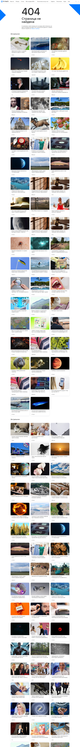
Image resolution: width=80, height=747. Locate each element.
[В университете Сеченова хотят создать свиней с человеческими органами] (60, 592)
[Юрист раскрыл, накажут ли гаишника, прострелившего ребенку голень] (60, 186)
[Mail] (2, 1)
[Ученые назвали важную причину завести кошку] (20, 532)
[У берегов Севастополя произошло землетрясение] (20, 186)
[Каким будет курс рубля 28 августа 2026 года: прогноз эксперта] (40, 386)
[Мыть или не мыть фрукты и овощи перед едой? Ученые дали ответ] (60, 266)
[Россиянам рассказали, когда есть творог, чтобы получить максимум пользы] (40, 66)
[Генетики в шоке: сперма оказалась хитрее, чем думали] (60, 486)
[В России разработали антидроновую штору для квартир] (60, 532)
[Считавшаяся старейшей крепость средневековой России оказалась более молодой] (60, 246)
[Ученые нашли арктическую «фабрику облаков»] (60, 426)
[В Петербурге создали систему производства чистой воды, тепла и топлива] (60, 346)
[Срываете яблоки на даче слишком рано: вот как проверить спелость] (60, 126)
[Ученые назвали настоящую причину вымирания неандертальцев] (40, 366)
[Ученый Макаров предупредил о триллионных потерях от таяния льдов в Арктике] (40, 266)
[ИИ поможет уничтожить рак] (40, 506)
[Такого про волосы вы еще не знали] (40, 552)
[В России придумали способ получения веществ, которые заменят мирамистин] (20, 506)
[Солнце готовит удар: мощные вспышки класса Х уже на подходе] (20, 612)
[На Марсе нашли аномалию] (60, 366)
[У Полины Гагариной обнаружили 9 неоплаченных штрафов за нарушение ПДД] (20, 86)
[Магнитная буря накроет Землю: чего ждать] (60, 552)
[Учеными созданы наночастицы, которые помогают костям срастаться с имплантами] (60, 286)
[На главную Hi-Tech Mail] (5, 1)
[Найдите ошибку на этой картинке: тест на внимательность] (20, 286)
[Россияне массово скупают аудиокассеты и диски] (20, 712)
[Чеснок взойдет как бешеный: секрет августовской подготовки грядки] (40, 572)
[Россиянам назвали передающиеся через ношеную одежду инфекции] (40, 346)
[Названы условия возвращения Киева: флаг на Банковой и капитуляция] (20, 266)
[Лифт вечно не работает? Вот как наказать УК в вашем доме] (60, 446)
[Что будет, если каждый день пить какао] (20, 146)
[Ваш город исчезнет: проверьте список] (20, 572)
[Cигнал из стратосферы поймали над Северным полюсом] (40, 612)
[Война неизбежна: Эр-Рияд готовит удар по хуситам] (40, 486)
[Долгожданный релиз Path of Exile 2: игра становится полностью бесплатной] (20, 346)
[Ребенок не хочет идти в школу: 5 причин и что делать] (20, 466)
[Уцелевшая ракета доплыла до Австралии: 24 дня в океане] (40, 46)
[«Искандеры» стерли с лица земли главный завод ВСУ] (40, 166)
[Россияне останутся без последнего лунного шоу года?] (20, 731)
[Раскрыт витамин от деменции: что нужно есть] (40, 712)
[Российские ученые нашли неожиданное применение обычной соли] (20, 692)
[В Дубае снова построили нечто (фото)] (40, 426)
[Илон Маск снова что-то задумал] (40, 206)
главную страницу (35, 28)
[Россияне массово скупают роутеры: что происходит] (40, 86)
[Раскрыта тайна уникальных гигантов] (20, 366)
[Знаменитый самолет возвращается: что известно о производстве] (60, 672)
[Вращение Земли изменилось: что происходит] (20, 166)
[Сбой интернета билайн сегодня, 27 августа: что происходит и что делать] (60, 326)
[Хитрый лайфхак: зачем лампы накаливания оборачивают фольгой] (40, 692)
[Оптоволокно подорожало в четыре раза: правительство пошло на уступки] (40, 406)
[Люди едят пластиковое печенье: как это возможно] (60, 652)
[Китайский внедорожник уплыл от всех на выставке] (20, 406)
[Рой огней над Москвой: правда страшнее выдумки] (20, 66)
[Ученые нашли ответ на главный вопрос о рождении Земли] (60, 466)
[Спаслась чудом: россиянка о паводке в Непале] (20, 426)
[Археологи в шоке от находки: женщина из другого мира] (20, 46)
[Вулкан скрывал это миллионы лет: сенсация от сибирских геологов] (40, 306)
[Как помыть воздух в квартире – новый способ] (20, 306)
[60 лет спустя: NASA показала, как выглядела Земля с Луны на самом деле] (20, 226)
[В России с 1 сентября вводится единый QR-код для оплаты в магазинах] (60, 146)
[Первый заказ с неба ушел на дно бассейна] (60, 106)
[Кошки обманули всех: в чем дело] (20, 592)
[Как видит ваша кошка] (60, 306)
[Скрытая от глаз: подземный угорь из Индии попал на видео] (20, 486)
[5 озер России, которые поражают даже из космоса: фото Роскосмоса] (60, 612)
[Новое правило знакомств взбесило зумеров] (60, 206)
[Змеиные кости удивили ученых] (40, 672)
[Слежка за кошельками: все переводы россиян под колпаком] (60, 712)
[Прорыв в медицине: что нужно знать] (20, 246)
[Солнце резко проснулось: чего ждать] (40, 246)
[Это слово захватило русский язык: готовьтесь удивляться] (20, 206)
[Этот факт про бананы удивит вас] (60, 66)
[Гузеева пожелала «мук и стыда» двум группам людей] (40, 446)
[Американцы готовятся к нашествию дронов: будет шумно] (40, 286)
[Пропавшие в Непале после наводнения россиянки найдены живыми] (60, 406)
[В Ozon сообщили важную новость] (20, 552)
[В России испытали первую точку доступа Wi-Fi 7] (60, 386)
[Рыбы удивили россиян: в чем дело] (60, 166)
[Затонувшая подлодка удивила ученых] (60, 46)
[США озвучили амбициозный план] (20, 446)
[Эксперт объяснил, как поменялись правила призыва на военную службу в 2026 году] (60, 86)
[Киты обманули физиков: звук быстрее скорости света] (60, 506)
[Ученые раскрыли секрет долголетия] (40, 532)
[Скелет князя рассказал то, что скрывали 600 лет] (20, 126)
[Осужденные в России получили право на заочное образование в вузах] (40, 186)
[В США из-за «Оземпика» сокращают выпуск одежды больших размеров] (40, 146)
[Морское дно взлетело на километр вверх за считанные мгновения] (60, 572)
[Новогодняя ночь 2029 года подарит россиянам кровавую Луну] (60, 731)
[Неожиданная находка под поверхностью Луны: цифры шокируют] (40, 106)
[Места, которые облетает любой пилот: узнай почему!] (20, 326)
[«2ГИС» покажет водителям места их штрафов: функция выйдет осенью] (40, 326)
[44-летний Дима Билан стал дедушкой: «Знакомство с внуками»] (40, 466)
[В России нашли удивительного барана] (40, 126)
